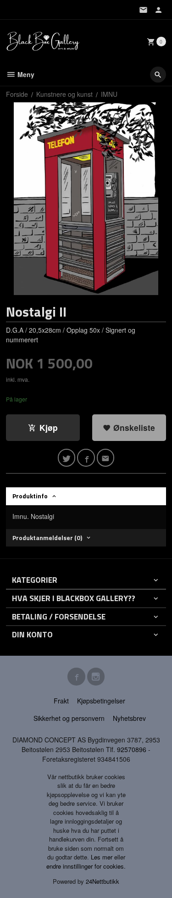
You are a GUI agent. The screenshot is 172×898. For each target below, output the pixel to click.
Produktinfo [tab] (30, 496)
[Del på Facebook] (86, 458)
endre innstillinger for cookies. (86, 866)
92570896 (131, 749)
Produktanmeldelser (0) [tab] (47, 537)
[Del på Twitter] (67, 458)
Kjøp (48, 427)
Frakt (61, 700)
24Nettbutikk (102, 881)
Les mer (102, 857)
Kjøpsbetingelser (101, 700)
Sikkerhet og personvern (69, 718)
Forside (17, 94)
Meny (25, 74)
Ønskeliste (133, 427)
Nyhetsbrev (129, 718)
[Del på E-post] (106, 458)
